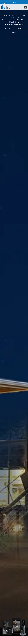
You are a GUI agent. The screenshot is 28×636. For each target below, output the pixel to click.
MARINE (14, 32)
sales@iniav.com (10, 0)
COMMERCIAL (20, 28)
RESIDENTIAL (8, 28)
